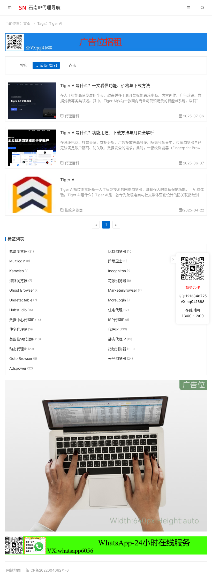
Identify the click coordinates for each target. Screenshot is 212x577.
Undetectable (23, 300)
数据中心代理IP (25, 319)
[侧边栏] (9, 8)
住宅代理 (118, 309)
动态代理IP (21, 348)
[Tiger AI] (32, 194)
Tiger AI (67, 179)
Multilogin (19, 261)
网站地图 (13, 570)
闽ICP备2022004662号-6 (47, 570)
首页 (27, 23)
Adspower (21, 368)
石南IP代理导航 (44, 7)
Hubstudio (21, 309)
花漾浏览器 (119, 280)
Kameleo (18, 271)
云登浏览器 (120, 358)
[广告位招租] (106, 42)
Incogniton (119, 271)
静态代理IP (120, 339)
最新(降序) (48, 65)
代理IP (117, 329)
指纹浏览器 (74, 210)
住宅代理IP (21, 329)
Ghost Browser (24, 290)
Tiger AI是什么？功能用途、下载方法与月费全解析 (107, 132)
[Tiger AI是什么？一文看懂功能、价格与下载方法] (32, 100)
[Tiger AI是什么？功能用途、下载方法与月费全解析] (32, 147)
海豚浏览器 (20, 280)
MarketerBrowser (125, 290)
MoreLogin (119, 300)
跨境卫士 (117, 261)
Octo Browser (23, 358)
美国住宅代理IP (25, 339)
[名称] (106, 455)
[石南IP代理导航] (22, 7)
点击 (72, 65)
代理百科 (72, 116)
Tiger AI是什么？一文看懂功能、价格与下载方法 (105, 85)
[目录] (188, 8)
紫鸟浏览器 (21, 251)
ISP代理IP (118, 319)
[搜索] (202, 8)
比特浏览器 (120, 251)
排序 (23, 65)
